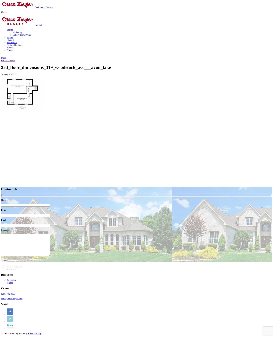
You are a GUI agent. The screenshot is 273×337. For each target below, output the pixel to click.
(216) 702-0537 (8, 294)
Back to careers (8, 60)
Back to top (40, 7)
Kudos (10, 47)
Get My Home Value (22, 35)
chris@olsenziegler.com (11, 298)
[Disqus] (136, 148)
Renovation (12, 42)
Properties (11, 280)
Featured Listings (14, 45)
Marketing (17, 32)
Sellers (10, 30)
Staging (10, 40)
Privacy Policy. (35, 333)
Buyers (10, 37)
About (10, 50)
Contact (49, 7)
